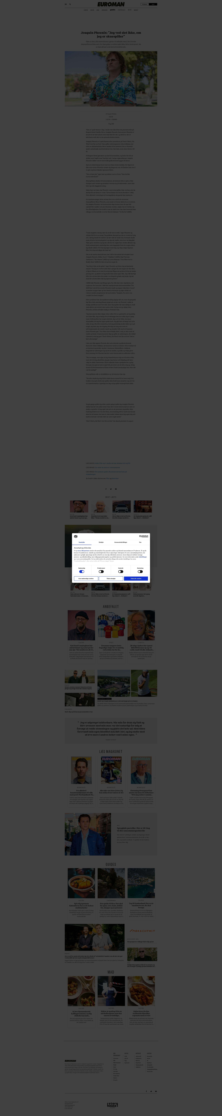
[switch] (101, 571)
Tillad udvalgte (111, 578)
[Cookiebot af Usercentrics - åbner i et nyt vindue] (140, 536)
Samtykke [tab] (82, 542)
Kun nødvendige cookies (86, 578)
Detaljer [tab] (101, 542)
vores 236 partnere (83, 550)
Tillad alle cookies (136, 578)
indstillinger (143, 557)
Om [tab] (140, 542)
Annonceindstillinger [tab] (120, 542)
